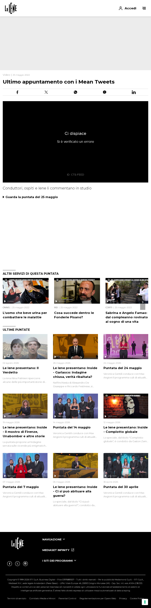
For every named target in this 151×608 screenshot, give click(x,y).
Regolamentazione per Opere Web (98, 598)
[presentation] (142, 302)
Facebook (10, 563)
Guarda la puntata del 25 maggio (32, 197)
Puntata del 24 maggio (122, 368)
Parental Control (67, 598)
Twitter (17, 563)
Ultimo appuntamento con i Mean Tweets (59, 82)
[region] (66, 40)
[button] (75, 8)
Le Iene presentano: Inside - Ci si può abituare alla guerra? (75, 491)
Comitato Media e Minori (42, 598)
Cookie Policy (137, 598)
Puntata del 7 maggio (21, 487)
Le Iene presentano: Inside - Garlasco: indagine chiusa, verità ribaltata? (75, 372)
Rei (56, 307)
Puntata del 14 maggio (72, 427)
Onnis (6, 307)
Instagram (25, 563)
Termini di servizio (16, 598)
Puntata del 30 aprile (120, 487)
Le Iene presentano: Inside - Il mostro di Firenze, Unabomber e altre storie (25, 431)
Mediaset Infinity (56, 550)
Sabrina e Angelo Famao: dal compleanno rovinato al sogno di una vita (127, 317)
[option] (93, 542)
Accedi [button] (130, 8)
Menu (144, 8)
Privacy (123, 598)
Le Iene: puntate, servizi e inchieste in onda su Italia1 (11, 8)
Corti (109, 307)
